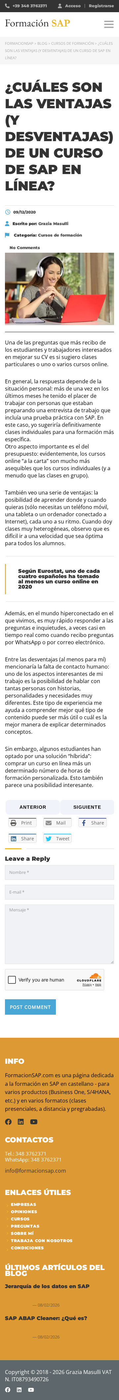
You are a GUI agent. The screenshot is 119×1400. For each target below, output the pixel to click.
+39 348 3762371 (30, 5)
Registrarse (101, 6)
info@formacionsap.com (35, 1170)
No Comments (24, 247)
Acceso (73, 5)
